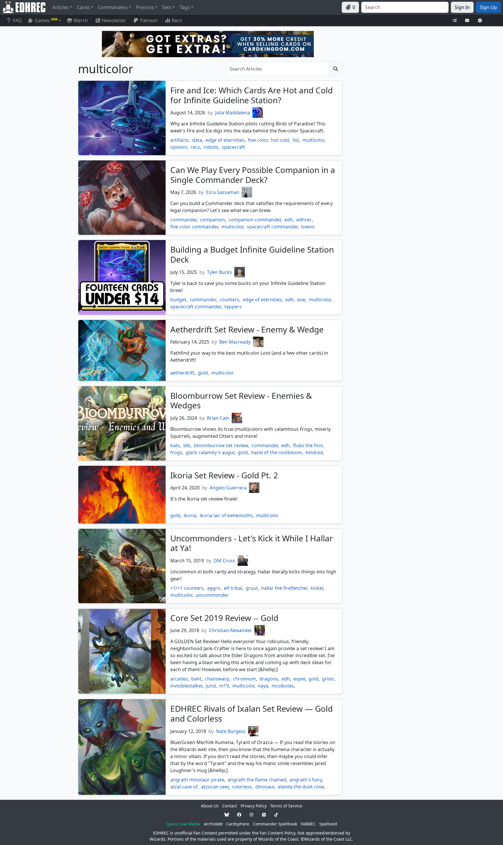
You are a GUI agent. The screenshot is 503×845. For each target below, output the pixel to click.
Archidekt (213, 824)
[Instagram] (251, 815)
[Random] (454, 20)
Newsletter (114, 20)
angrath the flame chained (257, 779)
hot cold (280, 140)
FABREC (308, 824)
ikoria (190, 515)
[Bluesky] (226, 815)
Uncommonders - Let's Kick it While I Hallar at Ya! (251, 543)
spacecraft (233, 147)
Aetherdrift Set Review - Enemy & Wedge (247, 329)
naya (263, 686)
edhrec (304, 219)
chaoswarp (217, 679)
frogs (176, 452)
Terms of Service (286, 806)
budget (178, 299)
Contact (229, 806)
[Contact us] (467, 20)
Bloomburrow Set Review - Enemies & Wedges (241, 400)
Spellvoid (328, 824)
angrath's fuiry (306, 779)
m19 (224, 686)
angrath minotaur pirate (197, 779)
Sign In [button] (462, 7)
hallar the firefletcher (284, 588)
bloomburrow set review (221, 445)
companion (212, 219)
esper (299, 679)
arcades (179, 679)
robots (210, 147)
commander (183, 219)
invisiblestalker (186, 686)
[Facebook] (239, 815)
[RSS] (264, 815)
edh (288, 219)
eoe (301, 299)
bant (196, 679)
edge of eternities (225, 140)
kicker (317, 588)
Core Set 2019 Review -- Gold (224, 617)
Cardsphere (237, 824)
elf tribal (233, 588)
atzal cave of (184, 786)
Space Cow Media (183, 824)
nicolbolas (283, 686)
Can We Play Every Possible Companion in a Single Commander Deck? (252, 174)
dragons (268, 679)
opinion (178, 147)
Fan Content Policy (277, 833)
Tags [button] (185, 7)
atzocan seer (215, 786)
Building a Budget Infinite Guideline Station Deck (252, 254)
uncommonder (212, 595)
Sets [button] (166, 7)
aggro (213, 588)
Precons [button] (145, 7)
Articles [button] (60, 7)
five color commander (194, 226)
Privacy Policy (254, 806)
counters (229, 299)
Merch (80, 20)
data (197, 140)
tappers (233, 306)
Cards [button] (83, 7)
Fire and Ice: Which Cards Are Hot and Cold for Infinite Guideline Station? (251, 95)
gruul (252, 588)
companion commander (255, 219)
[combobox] (405, 7)
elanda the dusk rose (301, 786)
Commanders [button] (113, 7)
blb (186, 445)
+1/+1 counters (186, 588)
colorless (242, 786)
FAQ (17, 20)
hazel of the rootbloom (276, 452)
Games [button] (46, 20)
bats (175, 445)
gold (203, 373)
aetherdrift (182, 373)
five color (258, 140)
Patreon (149, 20)
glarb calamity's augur (210, 452)
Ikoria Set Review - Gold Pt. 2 (224, 475)
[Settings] (480, 20)
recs (195, 147)
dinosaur (264, 786)
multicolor (313, 140)
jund (211, 686)
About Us (210, 806)
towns (308, 226)
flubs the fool (308, 445)
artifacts (179, 140)
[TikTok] (276, 815)
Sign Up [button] (488, 7)
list (296, 140)
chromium (244, 679)
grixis (328, 679)
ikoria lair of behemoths (226, 515)
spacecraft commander (272, 226)
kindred (314, 452)
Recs (177, 20)
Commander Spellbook (275, 824)
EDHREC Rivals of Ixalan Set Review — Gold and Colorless (251, 713)
